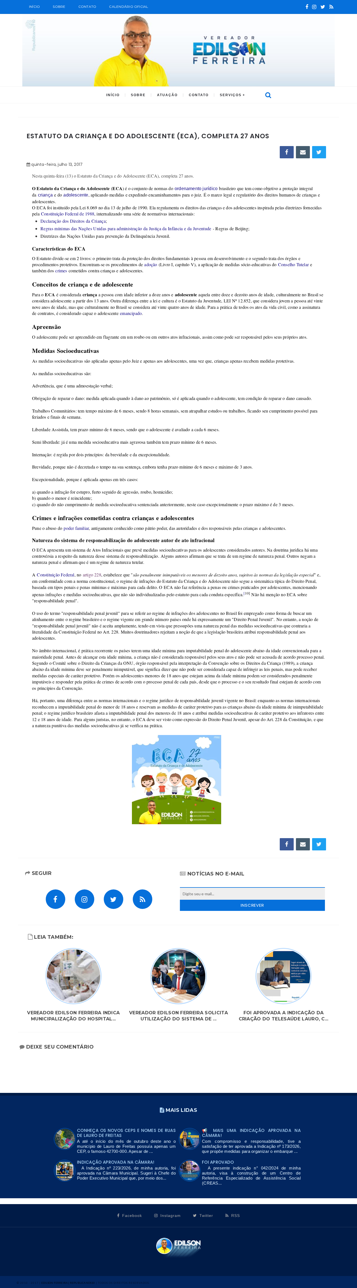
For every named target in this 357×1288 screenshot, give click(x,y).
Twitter (205, 1215)
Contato (87, 6)
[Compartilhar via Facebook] (287, 152)
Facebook (131, 1215)
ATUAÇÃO (167, 95)
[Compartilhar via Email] (303, 152)
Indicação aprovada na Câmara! (116, 1162)
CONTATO (199, 95)
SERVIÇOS (231, 95)
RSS (235, 1215)
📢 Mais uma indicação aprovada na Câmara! (251, 1132)
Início (34, 6)
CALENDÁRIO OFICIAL (128, 6)
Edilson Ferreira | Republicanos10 (68, 1282)
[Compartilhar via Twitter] (319, 152)
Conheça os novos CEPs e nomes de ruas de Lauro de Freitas (126, 1132)
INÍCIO (113, 95)
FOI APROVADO (218, 1162)
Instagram (170, 1215)
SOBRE (59, 6)
